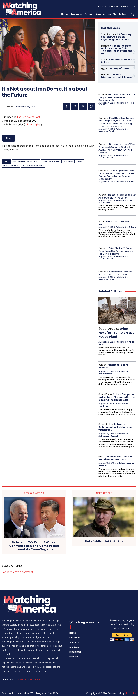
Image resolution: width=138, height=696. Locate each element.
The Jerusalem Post (28, 116)
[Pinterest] (83, 106)
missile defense (11, 166)
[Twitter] (134, 6)
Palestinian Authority (33, 166)
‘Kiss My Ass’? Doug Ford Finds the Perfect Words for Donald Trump (115, 250)
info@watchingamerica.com (27, 679)
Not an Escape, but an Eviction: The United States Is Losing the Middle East (117, 397)
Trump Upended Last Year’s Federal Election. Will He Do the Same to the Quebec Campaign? (116, 175)
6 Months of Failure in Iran (116, 61)
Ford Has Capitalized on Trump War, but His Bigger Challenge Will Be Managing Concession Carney (116, 122)
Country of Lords (118, 68)
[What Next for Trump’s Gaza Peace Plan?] (117, 310)
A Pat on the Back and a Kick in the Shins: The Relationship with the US (116, 49)
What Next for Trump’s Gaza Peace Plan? (116, 333)
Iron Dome (68, 161)
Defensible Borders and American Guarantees (116, 458)
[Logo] (21, 8)
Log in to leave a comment (17, 571)
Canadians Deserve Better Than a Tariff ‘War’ (115, 273)
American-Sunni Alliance (113, 366)
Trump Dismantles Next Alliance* (117, 76)
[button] (132, 14)
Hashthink (130, 693)
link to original (33, 124)
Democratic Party (51, 161)
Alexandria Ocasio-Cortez (26, 161)
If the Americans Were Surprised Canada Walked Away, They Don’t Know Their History (116, 148)
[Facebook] (66, 106)
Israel (80, 161)
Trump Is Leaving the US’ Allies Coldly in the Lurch (117, 196)
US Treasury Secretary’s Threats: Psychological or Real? (116, 37)
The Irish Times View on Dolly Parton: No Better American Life (116, 97)
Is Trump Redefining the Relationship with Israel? (115, 427)
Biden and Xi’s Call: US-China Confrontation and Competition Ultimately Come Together (34, 546)
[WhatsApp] (91, 106)
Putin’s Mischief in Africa (104, 541)
